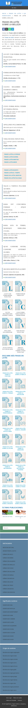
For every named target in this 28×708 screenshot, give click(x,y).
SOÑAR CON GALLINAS (9, 571)
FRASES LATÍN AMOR (10, 162)
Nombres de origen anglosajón (11, 652)
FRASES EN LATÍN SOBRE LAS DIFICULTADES (8, 430)
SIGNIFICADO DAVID (8, 636)
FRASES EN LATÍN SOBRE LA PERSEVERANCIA (8, 411)
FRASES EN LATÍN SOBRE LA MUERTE (7, 502)
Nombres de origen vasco (9, 690)
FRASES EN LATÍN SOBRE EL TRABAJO (7, 392)
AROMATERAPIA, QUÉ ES (20, 517)
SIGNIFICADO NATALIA (9, 608)
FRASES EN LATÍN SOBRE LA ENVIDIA (7, 485)
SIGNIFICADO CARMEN (9, 619)
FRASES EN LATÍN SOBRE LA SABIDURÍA (20, 448)
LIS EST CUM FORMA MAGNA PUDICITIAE (7, 295)
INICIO (4, 13)
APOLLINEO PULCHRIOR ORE (7, 331)
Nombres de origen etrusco (10, 666)
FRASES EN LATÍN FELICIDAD (13, 178)
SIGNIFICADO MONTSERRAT (10, 612)
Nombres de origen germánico (11, 673)
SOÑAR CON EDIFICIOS (9, 592)
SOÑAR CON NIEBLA (8, 575)
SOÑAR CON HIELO (8, 554)
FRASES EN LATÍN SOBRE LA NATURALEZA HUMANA (20, 468)
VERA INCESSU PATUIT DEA (20, 331)
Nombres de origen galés (9, 669)
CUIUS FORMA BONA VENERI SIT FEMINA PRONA (20, 314)
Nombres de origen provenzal (11, 687)
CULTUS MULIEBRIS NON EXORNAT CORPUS (7, 314)
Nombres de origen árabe (10, 656)
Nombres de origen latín (9, 683)
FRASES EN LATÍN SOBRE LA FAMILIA (20, 373)
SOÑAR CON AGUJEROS (9, 561)
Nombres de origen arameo (10, 659)
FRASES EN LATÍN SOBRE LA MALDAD (20, 502)
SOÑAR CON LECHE (8, 582)
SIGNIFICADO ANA (8, 605)
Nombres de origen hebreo (10, 680)
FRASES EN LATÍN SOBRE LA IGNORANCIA (20, 411)
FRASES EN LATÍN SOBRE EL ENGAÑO (20, 429)
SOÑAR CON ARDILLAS (9, 564)
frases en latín (9, 37)
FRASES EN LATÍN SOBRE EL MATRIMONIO (8, 467)
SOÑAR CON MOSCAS (8, 578)
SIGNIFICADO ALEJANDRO (10, 626)
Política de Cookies (17, 697)
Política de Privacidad (11, 700)
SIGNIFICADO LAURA (8, 622)
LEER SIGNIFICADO (10, 66)
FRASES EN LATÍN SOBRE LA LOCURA (7, 447)
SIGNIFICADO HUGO (8, 639)
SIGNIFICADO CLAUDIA (9, 632)
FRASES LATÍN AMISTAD (11, 159)
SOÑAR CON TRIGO (8, 585)
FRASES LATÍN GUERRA (11, 157)
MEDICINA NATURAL (7, 516)
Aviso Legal (8, 697)
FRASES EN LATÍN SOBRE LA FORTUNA (8, 374)
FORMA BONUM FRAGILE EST (20, 294)
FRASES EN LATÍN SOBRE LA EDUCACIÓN (20, 393)
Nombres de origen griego (10, 676)
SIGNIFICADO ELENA (8, 629)
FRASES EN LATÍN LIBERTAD (12, 175)
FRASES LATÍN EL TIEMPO (12, 173)
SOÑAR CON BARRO (8, 558)
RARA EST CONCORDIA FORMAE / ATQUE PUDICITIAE (20, 350)
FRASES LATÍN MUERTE (11, 170)
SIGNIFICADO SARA (8, 615)
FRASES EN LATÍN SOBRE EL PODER (20, 485)
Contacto (20, 700)
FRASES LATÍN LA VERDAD (12, 154)
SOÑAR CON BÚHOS (8, 589)
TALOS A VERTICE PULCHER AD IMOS (7, 348)
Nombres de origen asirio (10, 662)
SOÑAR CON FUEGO (8, 568)
